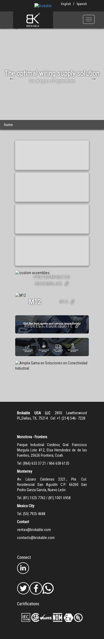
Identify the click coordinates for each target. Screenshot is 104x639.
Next (92, 77)
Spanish (82, 4)
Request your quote (48, 326)
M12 (63, 301)
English (66, 4)
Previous (11, 77)
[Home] (33, 19)
